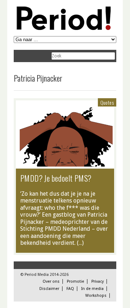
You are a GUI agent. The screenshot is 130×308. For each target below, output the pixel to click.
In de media (92, 288)
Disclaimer (49, 288)
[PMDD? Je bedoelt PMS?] (65, 165)
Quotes (107, 102)
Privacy (97, 281)
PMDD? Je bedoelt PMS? (55, 178)
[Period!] (62, 28)
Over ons (51, 281)
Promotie (75, 281)
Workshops (96, 295)
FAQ (70, 288)
